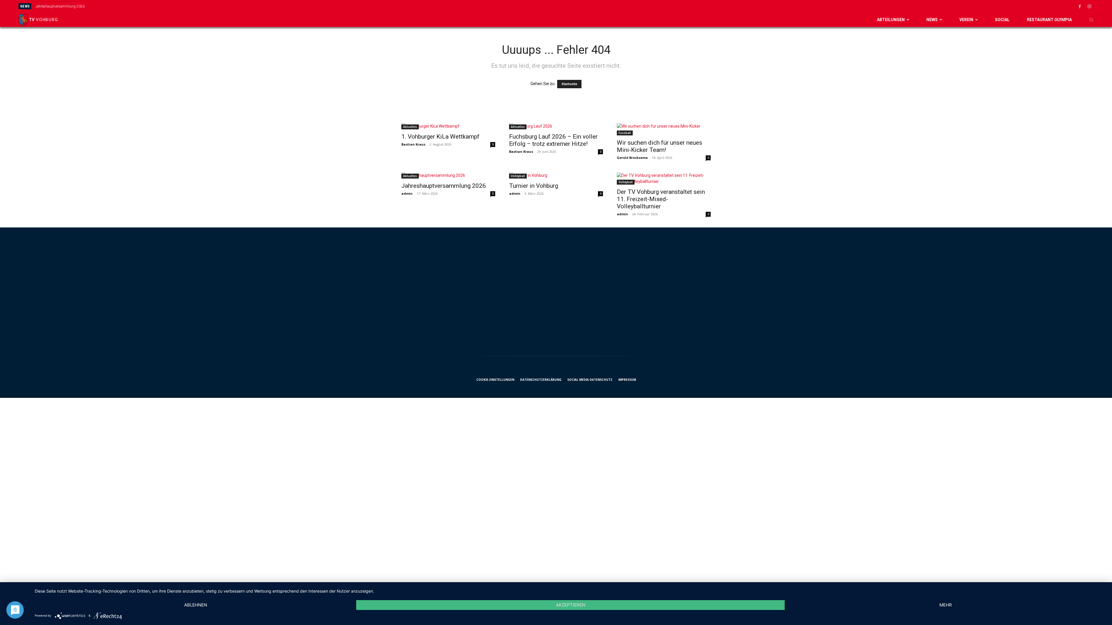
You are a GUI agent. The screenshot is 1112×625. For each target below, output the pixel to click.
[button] (1091, 20)
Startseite (569, 84)
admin (407, 193)
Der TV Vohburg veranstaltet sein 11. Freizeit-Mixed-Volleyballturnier (661, 199)
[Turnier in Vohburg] (556, 175)
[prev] (633, 6)
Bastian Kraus (413, 144)
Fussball (625, 133)
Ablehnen (195, 605)
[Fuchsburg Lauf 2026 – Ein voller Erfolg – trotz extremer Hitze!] (556, 126)
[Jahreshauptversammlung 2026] (448, 175)
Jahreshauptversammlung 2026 (60, 6)
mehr (945, 605)
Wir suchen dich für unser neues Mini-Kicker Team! (659, 146)
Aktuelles (410, 127)
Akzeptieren (570, 605)
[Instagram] (1089, 7)
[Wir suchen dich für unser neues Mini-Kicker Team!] (664, 129)
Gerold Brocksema (632, 157)
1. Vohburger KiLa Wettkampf (440, 136)
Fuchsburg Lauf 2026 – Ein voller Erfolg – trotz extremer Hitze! (553, 140)
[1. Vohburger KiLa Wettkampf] (448, 126)
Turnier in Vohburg (533, 185)
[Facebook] (1080, 7)
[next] (643, 6)
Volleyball (518, 176)
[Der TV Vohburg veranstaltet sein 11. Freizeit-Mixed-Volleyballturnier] (664, 178)
